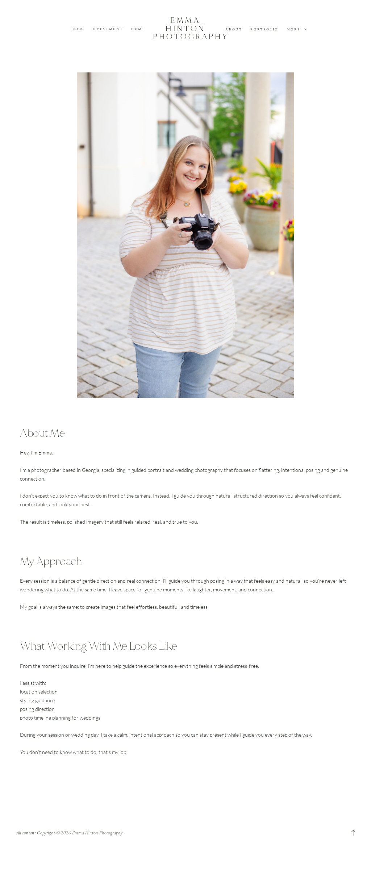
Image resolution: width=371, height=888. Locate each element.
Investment (107, 29)
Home (138, 29)
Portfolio (264, 30)
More (294, 29)
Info (77, 29)
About (233, 30)
